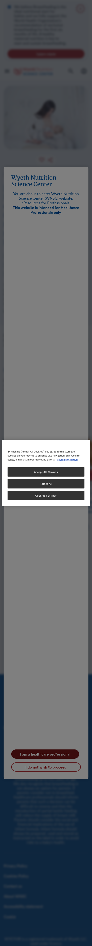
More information (67, 459)
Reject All (46, 483)
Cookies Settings (46, 495)
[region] (46, 473)
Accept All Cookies (46, 472)
